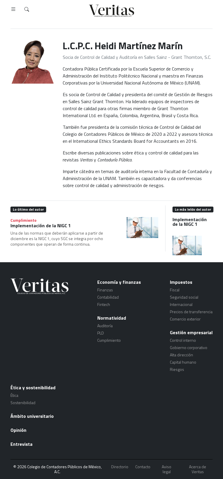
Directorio (119, 467)
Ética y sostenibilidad (32, 387)
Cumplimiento (23, 220)
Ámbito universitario (32, 416)
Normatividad (111, 317)
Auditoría (105, 326)
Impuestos (181, 282)
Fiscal (174, 290)
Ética (14, 395)
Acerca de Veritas (197, 469)
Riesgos (177, 369)
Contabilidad (108, 297)
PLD (100, 333)
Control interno (183, 340)
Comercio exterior (185, 319)
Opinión (18, 430)
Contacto (142, 467)
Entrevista (21, 444)
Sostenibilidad (22, 402)
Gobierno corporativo (188, 347)
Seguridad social (184, 297)
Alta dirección (181, 355)
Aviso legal (166, 469)
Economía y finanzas (119, 282)
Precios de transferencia (191, 312)
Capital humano (183, 362)
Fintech (103, 304)
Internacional (181, 304)
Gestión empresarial (191, 332)
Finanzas (105, 290)
